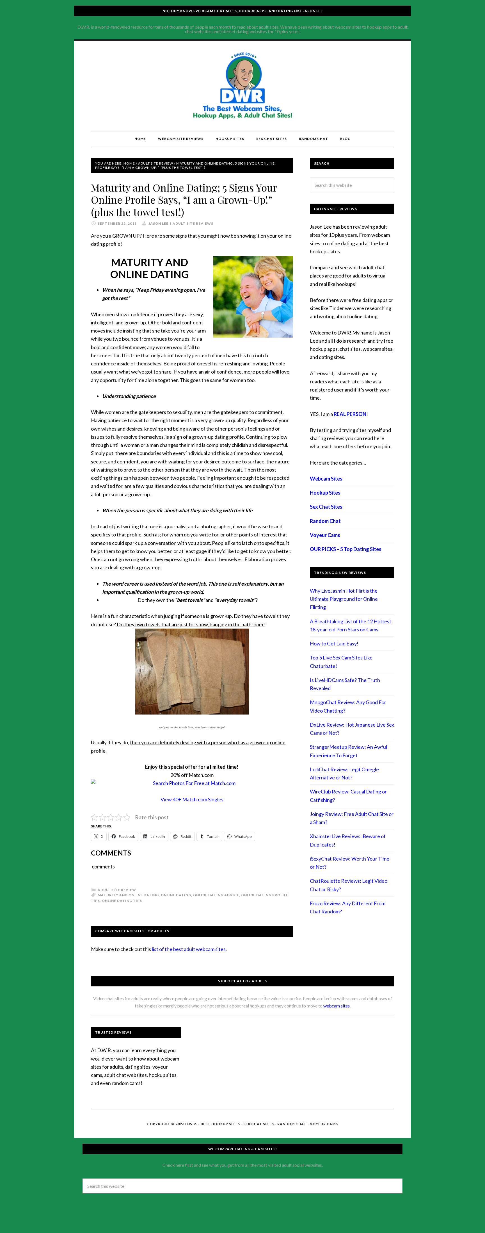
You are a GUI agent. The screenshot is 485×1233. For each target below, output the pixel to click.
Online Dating (176, 895)
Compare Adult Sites (242, 86)
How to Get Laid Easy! (334, 643)
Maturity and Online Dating (128, 895)
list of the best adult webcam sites (189, 949)
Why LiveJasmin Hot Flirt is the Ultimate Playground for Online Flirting (344, 599)
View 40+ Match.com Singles (192, 799)
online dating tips (122, 900)
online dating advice (216, 895)
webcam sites (336, 1005)
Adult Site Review (117, 890)
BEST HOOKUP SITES (220, 1124)
